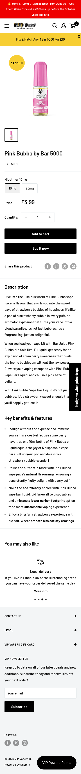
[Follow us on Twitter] (16, 743)
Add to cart (40, 234)
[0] (73, 25)
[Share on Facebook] (48, 266)
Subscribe (19, 706)
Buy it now (40, 248)
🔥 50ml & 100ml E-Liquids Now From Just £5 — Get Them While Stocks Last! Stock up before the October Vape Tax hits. (40, 9)
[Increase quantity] (49, 217)
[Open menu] (6, 26)
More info (40, 591)
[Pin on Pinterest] (56, 266)
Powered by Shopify (17, 764)
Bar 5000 (11, 164)
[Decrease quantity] (26, 217)
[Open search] (54, 25)
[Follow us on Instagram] (25, 743)
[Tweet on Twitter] (65, 266)
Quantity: (11, 217)
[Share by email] (73, 266)
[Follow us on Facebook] (7, 743)
